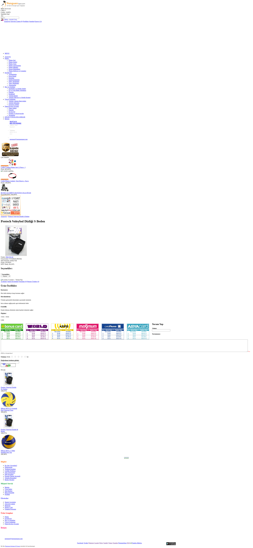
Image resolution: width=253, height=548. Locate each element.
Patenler (11, 110)
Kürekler (11, 78)
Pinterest (91, 543)
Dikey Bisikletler (14, 81)
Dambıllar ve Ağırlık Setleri (17, 88)
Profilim (7, 494)
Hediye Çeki (9, 507)
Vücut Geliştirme (10, 99)
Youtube (115, 543)
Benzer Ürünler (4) (33, 281)
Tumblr (105, 543)
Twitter (86, 543)
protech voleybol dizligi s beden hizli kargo (142, 456)
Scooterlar (12, 115)
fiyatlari (71, 456)
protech (45, 456)
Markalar (7, 506)
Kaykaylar (12, 112)
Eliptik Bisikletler (14, 80)
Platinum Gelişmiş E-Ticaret (12, 546)
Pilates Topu (12, 64)
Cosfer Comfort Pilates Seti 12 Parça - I (13, 167)
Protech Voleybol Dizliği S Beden (18, 216)
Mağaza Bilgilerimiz (15, 122)
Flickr (101, 543)
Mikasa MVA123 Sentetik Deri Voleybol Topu (9, 409)
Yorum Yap (19, 280)
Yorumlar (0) (23, 281)
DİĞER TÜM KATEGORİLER (15, 117)
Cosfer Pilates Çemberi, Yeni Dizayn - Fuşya (15, 181)
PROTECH (9, 257)
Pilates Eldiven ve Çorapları (17, 71)
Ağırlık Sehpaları (14, 103)
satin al (84, 456)
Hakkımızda (8, 467)
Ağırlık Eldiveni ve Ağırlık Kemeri (19, 97)
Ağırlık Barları (13, 96)
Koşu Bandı (12, 76)
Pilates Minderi (13, 67)
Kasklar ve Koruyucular (16, 113)
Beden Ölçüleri (9, 480)
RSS (128, 543)
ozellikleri (90, 456)
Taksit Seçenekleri (13, 281)
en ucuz (96, 456)
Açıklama (4, 281)
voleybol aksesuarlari (55, 456)
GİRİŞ (6, 20)
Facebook (80, 543)
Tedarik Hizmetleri (10, 478)
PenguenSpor (122, 543)
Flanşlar (11, 92)
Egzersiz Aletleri (14, 104)
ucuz (75, 456)
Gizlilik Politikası (10, 471)
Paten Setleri (13, 108)
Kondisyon (8, 73)
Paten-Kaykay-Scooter (12, 106)
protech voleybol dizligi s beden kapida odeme (113, 456)
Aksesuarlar (12, 85)
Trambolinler (13, 74)
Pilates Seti (12, 60)
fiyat (79, 456)
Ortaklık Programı (10, 509)
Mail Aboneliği (9, 492)
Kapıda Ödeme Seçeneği (12, 476)
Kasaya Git (38, 21)
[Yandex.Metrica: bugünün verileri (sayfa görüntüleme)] (136, 543)
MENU (7, 53)
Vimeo (110, 543)
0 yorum (11, 280)
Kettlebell (12, 94)
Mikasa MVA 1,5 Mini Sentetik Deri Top (8, 451)
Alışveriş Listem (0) (16, 21)
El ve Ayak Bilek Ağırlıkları (17, 90)
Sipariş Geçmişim (10, 502)
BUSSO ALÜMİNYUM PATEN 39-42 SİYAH (16, 193)
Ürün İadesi (8, 489)
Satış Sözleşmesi (10, 472)
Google (96, 543)
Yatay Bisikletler (14, 83)
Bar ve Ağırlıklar (10, 87)
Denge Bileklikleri (14, 69)
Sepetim (31, 21)
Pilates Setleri (13, 62)
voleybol (65, 456)
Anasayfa (7, 21)
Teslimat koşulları (10, 469)
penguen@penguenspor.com (18, 139)
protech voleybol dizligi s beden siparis (169, 456)
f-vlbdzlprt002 (37, 456)
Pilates (7, 58)
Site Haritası (8, 491)
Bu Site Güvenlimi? (11, 465)
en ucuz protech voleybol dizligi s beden (20, 456)
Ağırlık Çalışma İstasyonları (17, 101)
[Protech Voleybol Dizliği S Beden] (16, 255)
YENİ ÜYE (13, 20)
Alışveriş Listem (10, 504)
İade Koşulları (9, 474)
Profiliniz (26, 21)
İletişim (7, 119)
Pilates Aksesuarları (15, 65)
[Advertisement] (126, 37)
